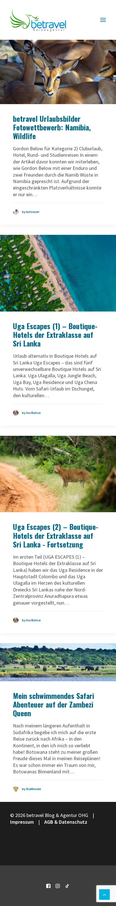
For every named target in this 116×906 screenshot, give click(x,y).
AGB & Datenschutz (65, 822)
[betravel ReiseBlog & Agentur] (38, 20)
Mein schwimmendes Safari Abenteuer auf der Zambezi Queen (53, 704)
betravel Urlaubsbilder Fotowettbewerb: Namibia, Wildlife (52, 127)
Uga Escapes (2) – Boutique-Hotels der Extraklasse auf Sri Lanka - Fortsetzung (55, 535)
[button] (103, 20)
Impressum (22, 822)
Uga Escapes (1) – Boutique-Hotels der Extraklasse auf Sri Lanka (55, 334)
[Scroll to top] (104, 894)
